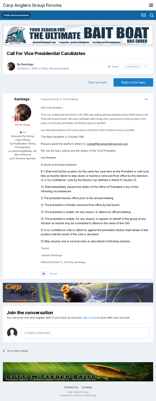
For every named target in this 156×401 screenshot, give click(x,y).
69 (24, 132)
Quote (53, 273)
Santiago (27, 64)
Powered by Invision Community (78, 395)
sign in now (90, 317)
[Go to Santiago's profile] (11, 66)
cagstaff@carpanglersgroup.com (107, 143)
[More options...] (146, 99)
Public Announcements (55, 68)
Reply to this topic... (39, 332)
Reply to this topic (133, 82)
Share (114, 66)
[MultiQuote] (43, 273)
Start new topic (97, 82)
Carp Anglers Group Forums (32, 5)
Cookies (86, 387)
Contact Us (71, 387)
